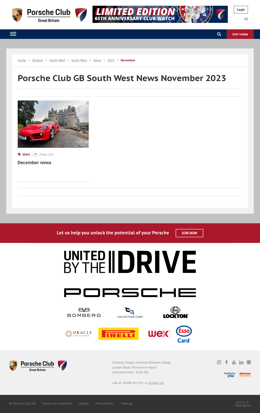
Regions (37, 60)
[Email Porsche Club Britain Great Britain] (249, 362)
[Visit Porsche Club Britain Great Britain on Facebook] (226, 362)
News (97, 60)
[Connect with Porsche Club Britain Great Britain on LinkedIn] (241, 362)
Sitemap (126, 403)
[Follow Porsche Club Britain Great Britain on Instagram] (219, 362)
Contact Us (156, 383)
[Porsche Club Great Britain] (49, 14)
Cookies (83, 403)
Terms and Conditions (57, 403)
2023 (111, 60)
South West (57, 60)
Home (22, 60)
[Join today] (240, 34)
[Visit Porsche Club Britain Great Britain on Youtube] (234, 362)
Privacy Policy (105, 403)
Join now (189, 233)
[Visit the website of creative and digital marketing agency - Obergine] (243, 403)
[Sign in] (241, 10)
